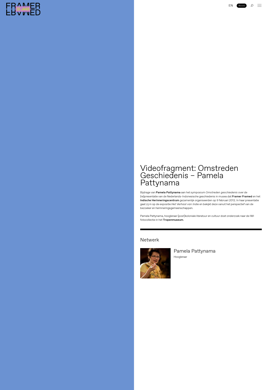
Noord (242, 5)
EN (231, 5)
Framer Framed (23, 9)
